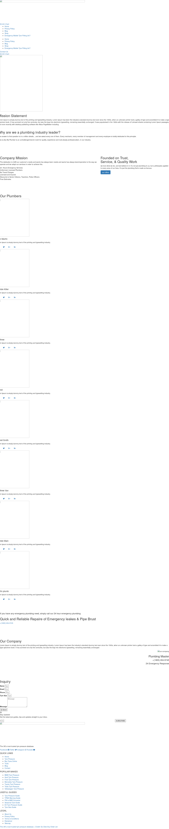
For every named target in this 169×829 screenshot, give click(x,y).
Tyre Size (3, 695)
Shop (6, 33)
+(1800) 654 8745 (6, 623)
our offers (105, 172)
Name (2, 686)
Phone (2, 692)
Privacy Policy (10, 28)
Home (7, 26)
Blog (6, 31)
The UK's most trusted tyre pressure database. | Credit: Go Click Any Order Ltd (28, 827)
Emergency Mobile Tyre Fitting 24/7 (17, 35)
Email (2, 689)
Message (3, 706)
